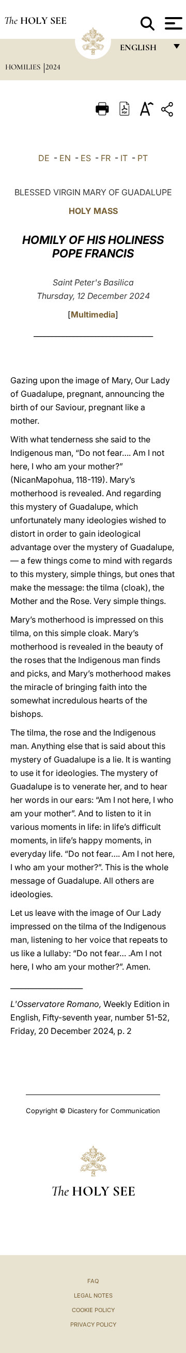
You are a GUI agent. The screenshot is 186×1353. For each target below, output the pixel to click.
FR (106, 158)
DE (44, 158)
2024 (52, 66)
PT (142, 158)
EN (65, 158)
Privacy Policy (93, 1324)
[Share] (168, 111)
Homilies (23, 66)
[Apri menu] (172, 23)
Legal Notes (93, 1295)
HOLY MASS (93, 211)
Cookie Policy (93, 1310)
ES (86, 158)
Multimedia (93, 314)
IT (124, 158)
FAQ (93, 1281)
